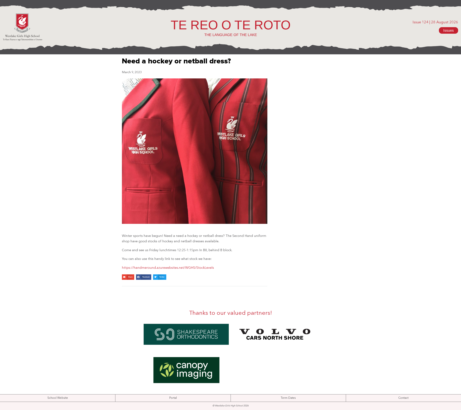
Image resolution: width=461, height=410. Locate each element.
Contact (403, 398)
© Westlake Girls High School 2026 (230, 406)
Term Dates (288, 398)
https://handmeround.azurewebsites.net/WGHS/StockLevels (168, 267)
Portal (173, 398)
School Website (57, 398)
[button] (128, 277)
